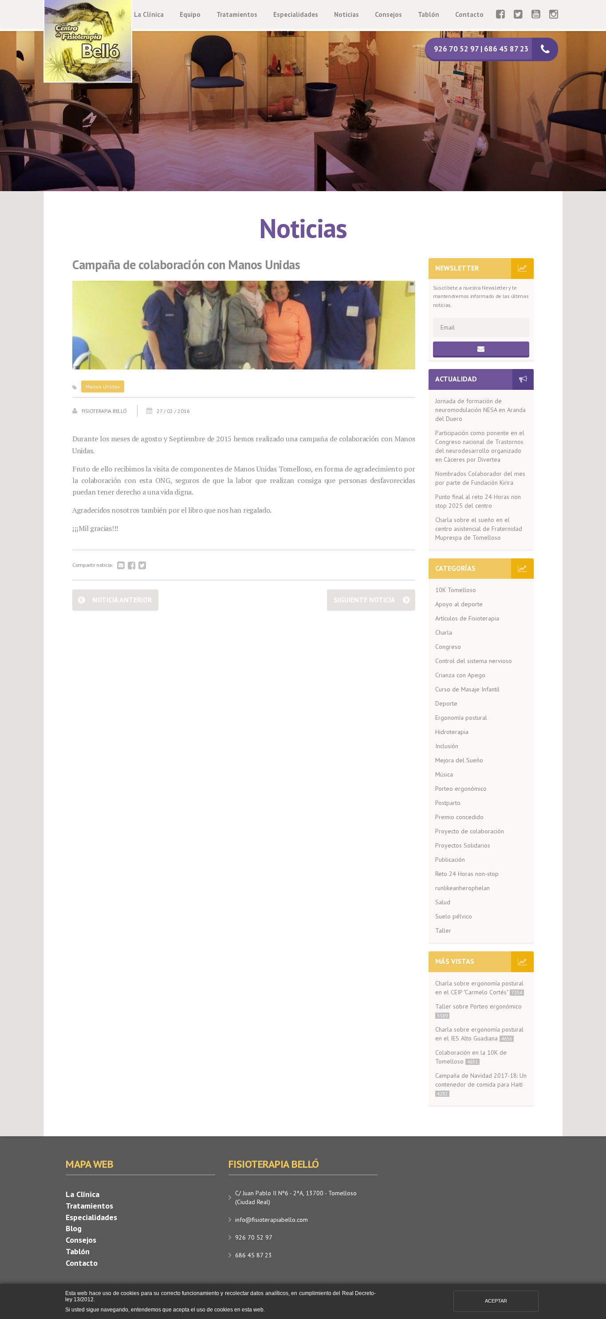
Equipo (190, 14)
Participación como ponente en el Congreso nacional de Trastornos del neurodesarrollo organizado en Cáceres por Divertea (479, 446)
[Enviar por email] (121, 566)
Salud (442, 902)
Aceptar (496, 1300)
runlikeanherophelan (462, 888)
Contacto (469, 14)
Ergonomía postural (461, 718)
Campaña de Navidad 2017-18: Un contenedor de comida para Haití (481, 1084)
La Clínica (149, 14)
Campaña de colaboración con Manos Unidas (186, 265)
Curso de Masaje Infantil (467, 689)
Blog (74, 1228)
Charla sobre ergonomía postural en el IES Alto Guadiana (479, 1033)
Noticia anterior (122, 599)
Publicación (450, 860)
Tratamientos (236, 14)
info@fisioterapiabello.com (271, 1220)
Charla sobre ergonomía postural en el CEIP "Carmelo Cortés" (479, 987)
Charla (443, 632)
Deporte (446, 703)
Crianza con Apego (460, 675)
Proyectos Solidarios (462, 845)
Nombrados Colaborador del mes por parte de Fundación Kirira (480, 478)
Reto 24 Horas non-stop (467, 874)
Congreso (448, 647)
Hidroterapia (451, 732)
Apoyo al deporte (459, 604)
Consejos (388, 14)
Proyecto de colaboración (469, 831)
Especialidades (295, 14)
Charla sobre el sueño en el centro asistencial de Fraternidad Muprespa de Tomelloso (478, 529)
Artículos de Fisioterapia (467, 618)
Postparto (447, 803)
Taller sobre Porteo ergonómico (478, 1010)
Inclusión (446, 746)
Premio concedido (459, 817)
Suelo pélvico (453, 916)
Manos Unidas (103, 386)
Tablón (428, 14)
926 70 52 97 (253, 1237)
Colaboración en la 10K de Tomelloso (471, 1056)
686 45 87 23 (253, 1255)
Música (444, 774)
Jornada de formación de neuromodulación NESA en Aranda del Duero (480, 410)
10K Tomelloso (455, 590)
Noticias (346, 14)
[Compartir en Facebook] (131, 566)
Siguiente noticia (364, 599)
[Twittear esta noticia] (142, 566)
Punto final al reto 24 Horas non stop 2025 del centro (478, 501)
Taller (443, 930)
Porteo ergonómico (461, 789)
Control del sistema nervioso (473, 661)
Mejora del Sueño (459, 760)
